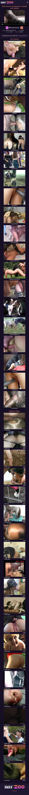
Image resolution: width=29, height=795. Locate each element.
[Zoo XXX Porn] (14, 215)
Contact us (14, 790)
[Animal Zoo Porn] (14, 67)
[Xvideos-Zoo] (14, 123)
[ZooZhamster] (14, 344)
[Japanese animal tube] (14, 270)
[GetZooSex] (14, 381)
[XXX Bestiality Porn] (14, 325)
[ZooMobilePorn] (14, 288)
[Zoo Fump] (14, 362)
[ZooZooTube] (14, 86)
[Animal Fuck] (14, 159)
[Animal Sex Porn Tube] (14, 49)
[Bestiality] (14, 104)
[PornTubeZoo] (14, 399)
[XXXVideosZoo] (14, 233)
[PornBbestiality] (14, 141)
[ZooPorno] (14, 307)
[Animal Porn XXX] (14, 252)
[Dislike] (21, 27)
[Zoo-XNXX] (14, 196)
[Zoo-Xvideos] (14, 178)
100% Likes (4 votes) (14, 27)
